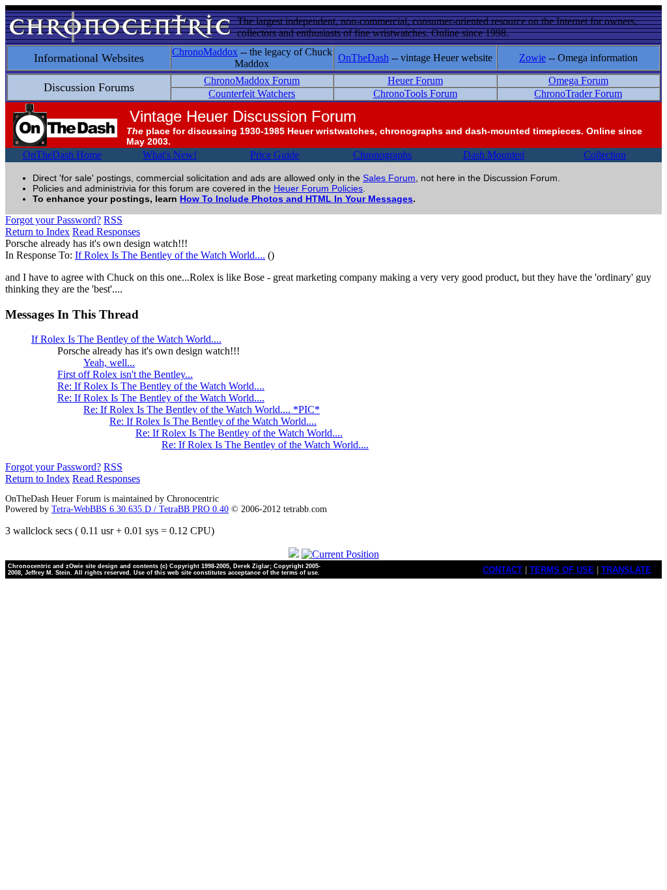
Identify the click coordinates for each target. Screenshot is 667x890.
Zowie (532, 57)
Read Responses (106, 231)
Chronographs (382, 154)
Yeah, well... (109, 362)
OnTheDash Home (62, 154)
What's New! (170, 154)
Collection (605, 154)
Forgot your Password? (53, 219)
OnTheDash (363, 57)
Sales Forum (389, 178)
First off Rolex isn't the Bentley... (125, 374)
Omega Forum (578, 80)
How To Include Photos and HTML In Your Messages (296, 199)
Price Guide (274, 154)
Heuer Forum (415, 80)
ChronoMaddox (205, 51)
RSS (113, 219)
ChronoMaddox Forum (252, 80)
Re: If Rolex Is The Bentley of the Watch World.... (160, 386)
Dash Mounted (493, 154)
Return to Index (37, 231)
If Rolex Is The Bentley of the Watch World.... (170, 255)
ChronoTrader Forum (578, 93)
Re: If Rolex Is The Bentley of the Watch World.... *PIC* (201, 409)
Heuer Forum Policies (318, 188)
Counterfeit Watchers (251, 93)
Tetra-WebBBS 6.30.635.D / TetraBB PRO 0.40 (140, 509)
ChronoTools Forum (415, 93)
